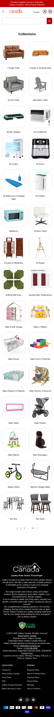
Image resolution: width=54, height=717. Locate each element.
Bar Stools (40, 519)
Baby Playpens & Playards (14, 391)
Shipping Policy (33, 670)
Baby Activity (13, 359)
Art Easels (40, 263)
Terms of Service (33, 689)
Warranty (30, 685)
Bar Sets (13, 519)
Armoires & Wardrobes (13, 263)
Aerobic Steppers (14, 132)
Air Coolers (13, 164)
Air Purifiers (40, 196)
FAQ (3, 681)
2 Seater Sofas (14, 68)
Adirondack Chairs (40, 100)
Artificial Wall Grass (14, 295)
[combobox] (27, 21)
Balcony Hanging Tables (40, 487)
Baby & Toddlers (40, 327)
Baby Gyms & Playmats (40, 359)
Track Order (6, 677)
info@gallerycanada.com (29, 646)
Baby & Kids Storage (13, 327)
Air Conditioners (40, 132)
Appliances (13, 231)
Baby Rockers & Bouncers (40, 391)
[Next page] (36, 528)
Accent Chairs (13, 100)
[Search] (49, 21)
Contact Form (27, 653)
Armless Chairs (40, 231)
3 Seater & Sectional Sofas (40, 68)
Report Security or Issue (11, 689)
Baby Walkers (13, 455)
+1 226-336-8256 (30, 648)
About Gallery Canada (10, 674)
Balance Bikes (14, 487)
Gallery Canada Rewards (12, 685)
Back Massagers (40, 455)
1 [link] (17, 528)
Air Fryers (40, 164)
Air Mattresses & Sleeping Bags (13, 197)
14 (33, 528)
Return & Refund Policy (36, 674)
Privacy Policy (32, 681)
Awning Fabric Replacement (40, 295)
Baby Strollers (40, 423)
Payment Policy (33, 677)
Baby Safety (14, 423)
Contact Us (6, 670)
